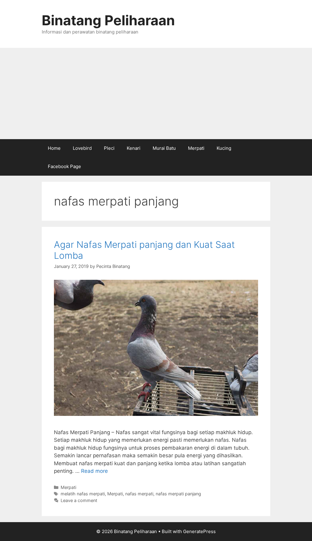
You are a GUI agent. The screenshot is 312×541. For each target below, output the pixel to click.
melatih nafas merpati (83, 493)
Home (54, 148)
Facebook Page (64, 166)
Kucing (224, 148)
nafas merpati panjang (178, 493)
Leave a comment (79, 500)
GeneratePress (199, 531)
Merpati (196, 148)
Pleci (109, 148)
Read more (94, 471)
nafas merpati (139, 493)
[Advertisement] (156, 93)
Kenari (133, 148)
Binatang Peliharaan (108, 20)
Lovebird (82, 148)
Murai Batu (164, 148)
